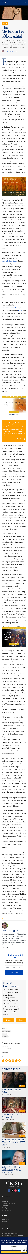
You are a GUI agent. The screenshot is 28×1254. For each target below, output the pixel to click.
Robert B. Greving (8, 1119)
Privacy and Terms (7, 1210)
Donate (8, 1020)
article (20, 310)
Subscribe (14, 972)
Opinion (4, 23)
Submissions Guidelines (8, 1203)
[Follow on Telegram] (19, 1190)
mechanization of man (9, 261)
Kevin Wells (6, 1147)
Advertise (5, 1205)
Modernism (5, 1036)
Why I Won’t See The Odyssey (11, 1091)
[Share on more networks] (19, 1060)
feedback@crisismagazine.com (10, 1233)
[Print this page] (16, 1060)
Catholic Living (6, 1031)
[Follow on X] (12, 1190)
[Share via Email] (13, 1060)
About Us (5, 1201)
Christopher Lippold (11, 51)
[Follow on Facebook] (9, 1190)
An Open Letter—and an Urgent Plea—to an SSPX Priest (13, 1142)
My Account (5, 1219)
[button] (23, 1249)
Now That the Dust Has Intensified (12, 1116)
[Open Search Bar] (21, 3)
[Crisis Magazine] (5, 3)
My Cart (4, 1221)
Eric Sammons (6, 1094)
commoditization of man (10, 308)
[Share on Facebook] (6, 1060)
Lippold (4, 1033)
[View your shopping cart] (18, 3)
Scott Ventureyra (8, 1174)
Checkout (4, 1224)
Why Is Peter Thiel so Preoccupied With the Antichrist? (11, 1170)
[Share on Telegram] (9, 1060)
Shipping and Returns (8, 1208)
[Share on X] (3, 1060)
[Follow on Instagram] (15, 1190)
